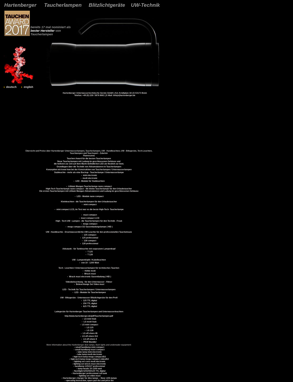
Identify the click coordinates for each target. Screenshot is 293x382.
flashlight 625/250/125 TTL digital (89, 371)
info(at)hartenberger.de (124, 95)
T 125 (90, 251)
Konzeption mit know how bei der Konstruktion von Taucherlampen (78, 169)
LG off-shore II (90, 339)
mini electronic (89, 175)
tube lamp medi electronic (89, 354)
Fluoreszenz (89, 155)
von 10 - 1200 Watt (90, 263)
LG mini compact (90, 324)
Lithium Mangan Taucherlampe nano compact (90, 186)
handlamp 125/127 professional (90, 366)
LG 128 (90, 330)
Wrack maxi (90, 274)
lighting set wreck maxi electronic (90, 364)
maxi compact (90, 215)
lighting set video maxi (90, 376)
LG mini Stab (90, 319)
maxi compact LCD (89, 218)
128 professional (90, 243)
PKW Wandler (90, 342)
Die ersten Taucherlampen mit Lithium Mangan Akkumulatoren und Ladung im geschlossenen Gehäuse (89, 191)
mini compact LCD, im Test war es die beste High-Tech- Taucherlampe (90, 209)
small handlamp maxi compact (90, 349)
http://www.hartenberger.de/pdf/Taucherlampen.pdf (89, 316)
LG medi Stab (90, 322)
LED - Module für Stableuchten (90, 181)
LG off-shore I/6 (90, 333)
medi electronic (89, 178)
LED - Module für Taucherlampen (90, 292)
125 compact (89, 235)
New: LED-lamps (109, 378)
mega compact (89, 224)
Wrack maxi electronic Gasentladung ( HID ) (90, 276)
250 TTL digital (90, 303)
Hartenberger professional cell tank (90, 373)
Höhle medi (90, 271)
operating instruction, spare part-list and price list (90, 380)
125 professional (90, 238)
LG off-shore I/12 (90, 336)
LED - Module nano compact (90, 196)
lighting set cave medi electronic (89, 361)
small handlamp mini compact (89, 347)
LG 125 (90, 327)
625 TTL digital (90, 306)
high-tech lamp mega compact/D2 (90, 357)
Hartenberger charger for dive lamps (80, 378)
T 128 (90, 254)
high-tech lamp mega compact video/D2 (90, 359)
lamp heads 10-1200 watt (90, 368)
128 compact (89, 240)
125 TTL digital (90, 300)
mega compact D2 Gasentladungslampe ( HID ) (90, 227)
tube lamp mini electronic (90, 352)
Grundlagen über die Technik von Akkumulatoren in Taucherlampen (89, 166)
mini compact (90, 204)
